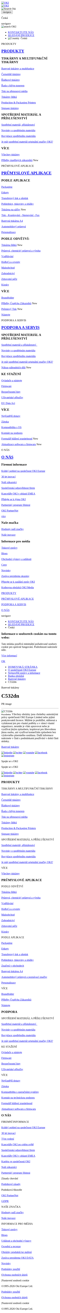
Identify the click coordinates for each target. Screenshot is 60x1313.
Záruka (5, 421)
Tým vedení (7, 1138)
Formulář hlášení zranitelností (16, 438)
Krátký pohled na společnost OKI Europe (23, 471)
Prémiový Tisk (9, 309)
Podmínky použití (10, 1269)
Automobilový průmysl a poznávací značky (24, 977)
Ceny (4, 564)
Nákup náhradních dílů (13, 367)
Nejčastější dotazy (10, 416)
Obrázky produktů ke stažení (16, 1252)
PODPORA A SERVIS (20, 327)
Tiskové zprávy (9, 547)
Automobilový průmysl (13, 226)
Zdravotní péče (9, 279)
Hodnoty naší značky (12, 529)
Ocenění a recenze (11, 1246)
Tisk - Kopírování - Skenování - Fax (20, 215)
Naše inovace (8, 534)
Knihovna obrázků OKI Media (17, 587)
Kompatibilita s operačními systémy (20, 1092)
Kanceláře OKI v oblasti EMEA (18, 493)
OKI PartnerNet (9, 510)
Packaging (6, 186)
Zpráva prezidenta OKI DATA (17, 1257)
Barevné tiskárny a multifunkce (17, 68)
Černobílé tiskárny (11, 74)
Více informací (9, 655)
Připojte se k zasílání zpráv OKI (18, 581)
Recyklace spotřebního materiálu (18, 136)
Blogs (4, 553)
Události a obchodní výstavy (16, 1240)
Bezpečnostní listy (10, 391)
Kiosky (5, 284)
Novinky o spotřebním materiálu (18, 130)
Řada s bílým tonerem (12, 85)
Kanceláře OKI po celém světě (17, 1144)
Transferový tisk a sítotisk (14, 198)
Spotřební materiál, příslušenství (18, 124)
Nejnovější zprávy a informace (24, 672)
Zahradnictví (8, 273)
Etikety (5, 192)
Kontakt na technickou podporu (18, 1097)
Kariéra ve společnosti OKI (15, 1161)
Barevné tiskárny (17, 678)
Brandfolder (7, 297)
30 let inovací (8, 476)
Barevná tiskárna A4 (12, 220)
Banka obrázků (16, 675)
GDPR (5, 1201)
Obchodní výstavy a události (16, 559)
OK (3, 661)
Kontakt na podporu (11, 433)
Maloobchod (8, 267)
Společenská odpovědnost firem (18, 488)
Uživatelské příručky (12, 397)
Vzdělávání (7, 256)
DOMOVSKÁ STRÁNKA (23, 666)
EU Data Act (8, 403)
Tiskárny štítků (9, 96)
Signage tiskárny (10, 108)
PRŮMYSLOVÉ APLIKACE (26, 173)
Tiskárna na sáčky (10, 209)
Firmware (6, 386)
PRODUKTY (12, 51)
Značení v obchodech (12, 965)
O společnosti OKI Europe (22, 669)
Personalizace (8, 232)
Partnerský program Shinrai (15, 505)
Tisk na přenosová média (14, 91)
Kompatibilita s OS (11, 427)
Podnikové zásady (10, 1184)
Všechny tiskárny (10, 154)
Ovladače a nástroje (11, 380)
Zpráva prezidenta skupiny (15, 576)
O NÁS (7, 457)
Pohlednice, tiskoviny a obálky (17, 203)
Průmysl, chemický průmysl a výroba (20, 250)
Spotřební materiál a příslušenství (19, 344)
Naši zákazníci (9, 482)
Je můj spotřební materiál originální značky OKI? (27, 141)
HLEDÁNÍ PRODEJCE (21, 35)
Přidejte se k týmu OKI (13, 499)
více (3, 516)
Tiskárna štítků (9, 245)
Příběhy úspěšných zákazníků (16, 160)
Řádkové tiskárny (10, 79)
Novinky (6, 570)
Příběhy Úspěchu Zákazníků (16, 303)
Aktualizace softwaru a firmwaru (18, 444)
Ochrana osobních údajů (15, 1274)
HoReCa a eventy (10, 262)
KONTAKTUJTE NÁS (21, 32)
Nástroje (5, 314)
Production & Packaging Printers (18, 102)
